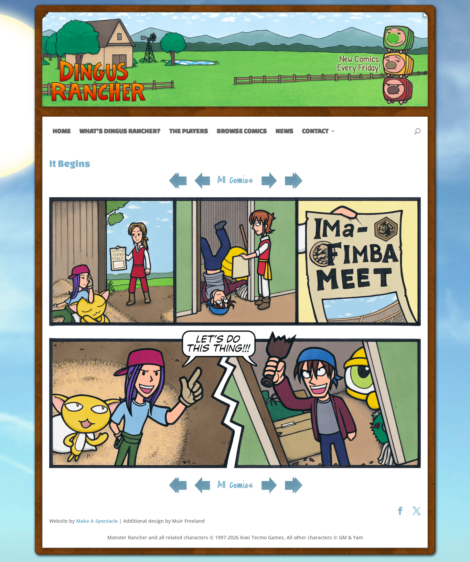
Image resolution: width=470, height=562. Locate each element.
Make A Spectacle (97, 521)
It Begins (69, 163)
